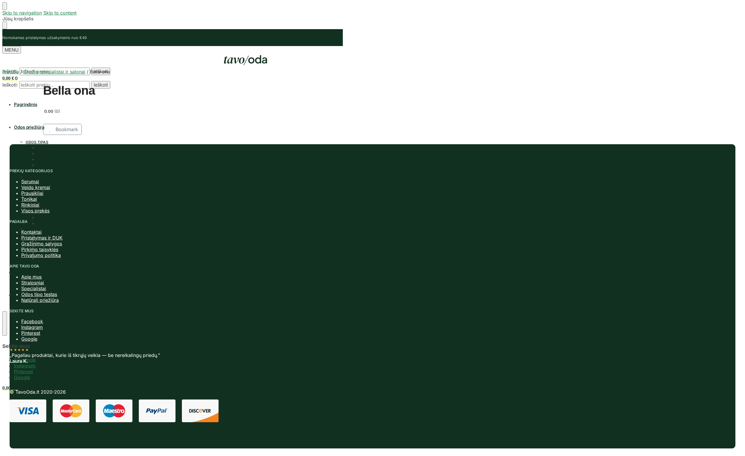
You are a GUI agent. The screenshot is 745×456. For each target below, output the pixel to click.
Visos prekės (35, 211)
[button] (10, 78)
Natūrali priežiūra (40, 300)
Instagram (25, 366)
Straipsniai (32, 283)
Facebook (32, 321)
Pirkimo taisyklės (39, 249)
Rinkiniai (30, 205)
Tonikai (29, 199)
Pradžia (10, 72)
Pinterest (23, 371)
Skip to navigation (22, 13)
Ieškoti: (10, 85)
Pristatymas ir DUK (42, 238)
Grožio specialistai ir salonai (54, 72)
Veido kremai (35, 187)
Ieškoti (101, 85)
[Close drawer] (4, 25)
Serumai (30, 181)
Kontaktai (31, 232)
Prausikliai (32, 193)
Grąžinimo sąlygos (41, 244)
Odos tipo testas (39, 294)
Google (22, 377)
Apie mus (31, 277)
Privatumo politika (41, 255)
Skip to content (60, 13)
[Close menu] (4, 6)
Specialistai (33, 288)
